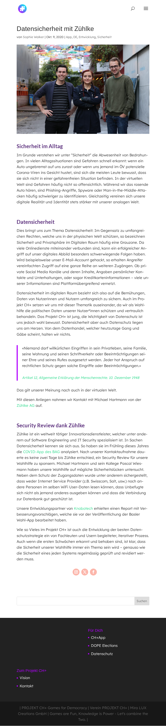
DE (75, 37)
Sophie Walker (33, 37)
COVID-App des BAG (41, 451)
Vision (25, 677)
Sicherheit (104, 37)
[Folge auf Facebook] (93, 572)
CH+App (98, 637)
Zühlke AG (26, 405)
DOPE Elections (104, 645)
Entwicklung (87, 37)
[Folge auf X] (84, 572)
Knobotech (83, 508)
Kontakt (26, 686)
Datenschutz (102, 653)
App (69, 37)
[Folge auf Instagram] (76, 572)
